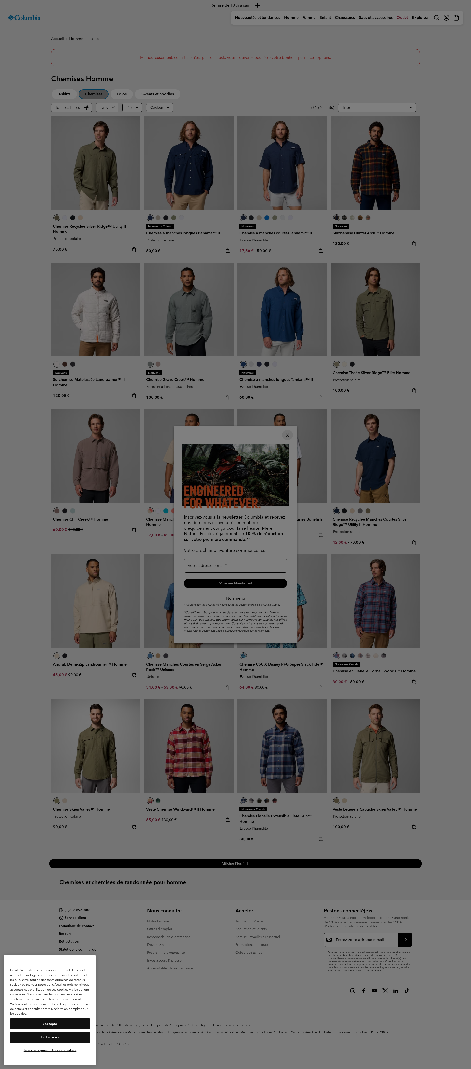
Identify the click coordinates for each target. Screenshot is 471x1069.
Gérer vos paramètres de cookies (50, 1050)
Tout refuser (49, 1037)
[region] (50, 1010)
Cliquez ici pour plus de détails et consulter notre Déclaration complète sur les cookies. (50, 1009)
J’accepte (50, 1024)
